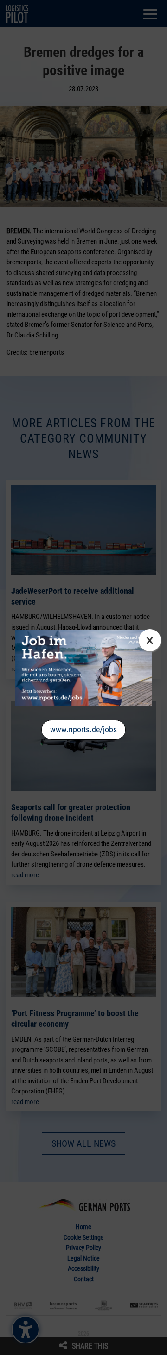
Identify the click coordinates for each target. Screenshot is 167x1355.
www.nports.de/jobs (83, 729)
